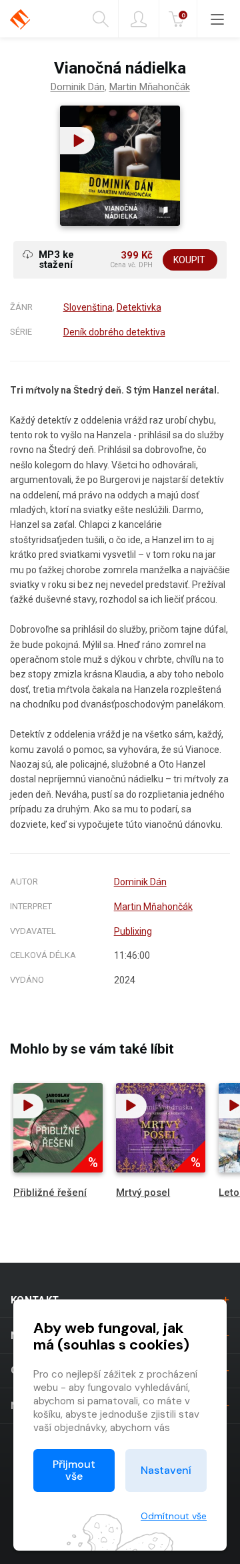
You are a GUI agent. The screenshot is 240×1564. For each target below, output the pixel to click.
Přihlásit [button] (138, 18)
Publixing (133, 931)
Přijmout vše (74, 1470)
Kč (183, 15)
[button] (77, 140)
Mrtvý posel (143, 1193)
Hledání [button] (106, 18)
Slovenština (88, 307)
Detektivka (139, 307)
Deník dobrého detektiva (114, 332)
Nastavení (166, 1470)
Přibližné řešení (50, 1193)
